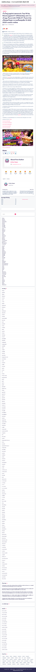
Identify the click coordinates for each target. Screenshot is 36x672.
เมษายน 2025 (4, 640)
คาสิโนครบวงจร (4, 469)
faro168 (3, 331)
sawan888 (3, 423)
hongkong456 (4, 344)
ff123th (3, 333)
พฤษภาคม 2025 (4, 638)
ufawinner (3, 464)
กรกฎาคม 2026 (4, 612)
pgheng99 (3, 386)
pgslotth (3, 401)
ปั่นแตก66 (3, 239)
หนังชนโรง (3, 220)
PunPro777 (3, 405)
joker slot (3, 275)
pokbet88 (3, 403)
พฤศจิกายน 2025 (4, 627)
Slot (2, 434)
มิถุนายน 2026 (4, 614)
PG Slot (3, 373)
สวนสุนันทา (3, 545)
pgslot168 (3, 392)
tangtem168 (4, 447)
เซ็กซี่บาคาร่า (4, 556)
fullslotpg (3, 231)
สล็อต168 (3, 506)
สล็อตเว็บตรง (4, 251)
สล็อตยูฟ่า (3, 530)
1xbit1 (3, 299)
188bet (3, 294)
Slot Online (3, 436)
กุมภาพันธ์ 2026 (4, 621)
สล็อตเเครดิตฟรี (4, 541)
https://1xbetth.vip (5, 263)
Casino (3, 325)
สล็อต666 (3, 512)
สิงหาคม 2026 (4, 610)
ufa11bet (3, 453)
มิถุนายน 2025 (4, 636)
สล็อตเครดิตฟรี (4, 536)
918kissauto (4, 305)
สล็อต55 (3, 510)
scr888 (3, 427)
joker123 (3, 219)
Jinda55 (3, 349)
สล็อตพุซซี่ (3, 527)
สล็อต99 (3, 521)
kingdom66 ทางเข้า (5, 357)
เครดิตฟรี (3, 554)
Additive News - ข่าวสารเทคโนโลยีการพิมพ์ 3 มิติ (15, 2)
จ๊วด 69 (3, 473)
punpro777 (3, 241)
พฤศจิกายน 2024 (4, 649)
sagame (3, 418)
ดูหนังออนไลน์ (4, 479)
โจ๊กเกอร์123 (4, 276)
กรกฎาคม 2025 (4, 634)
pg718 (3, 379)
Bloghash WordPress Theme (18, 670)
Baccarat (3, 320)
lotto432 (3, 366)
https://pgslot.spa (5, 264)
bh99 (3, 322)
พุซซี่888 (3, 495)
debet (3, 329)
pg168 (3, 247)
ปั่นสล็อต (3, 490)
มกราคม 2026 (4, 623)
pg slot (3, 267)
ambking (3, 316)
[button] (11, 185)
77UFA (3, 301)
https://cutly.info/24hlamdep (6, 124)
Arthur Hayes (14, 162)
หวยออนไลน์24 (4, 549)
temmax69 (4, 451)
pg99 (3, 381)
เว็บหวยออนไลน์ (4, 567)
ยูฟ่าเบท (3, 499)
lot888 (3, 364)
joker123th (3, 355)
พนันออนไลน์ (4, 493)
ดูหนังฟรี (3, 234)
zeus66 (3, 466)
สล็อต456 (3, 508)
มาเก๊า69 (3, 497)
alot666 (3, 314)
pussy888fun (4, 412)
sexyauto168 (4, 429)
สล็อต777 (3, 514)
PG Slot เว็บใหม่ (4, 375)
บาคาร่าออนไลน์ (4, 240)
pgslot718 (3, 394)
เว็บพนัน (3, 562)
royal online (3, 416)
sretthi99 (32, 659)
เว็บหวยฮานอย (4, 569)
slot (2, 270)
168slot (3, 290)
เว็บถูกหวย (3, 560)
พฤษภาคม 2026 (4, 616)
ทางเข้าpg (3, 482)
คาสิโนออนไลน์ (4, 471)
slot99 (3, 249)
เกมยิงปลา (3, 551)
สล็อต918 (3, 517)
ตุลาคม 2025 (4, 629)
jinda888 (3, 351)
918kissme (3, 307)
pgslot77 (4, 11)
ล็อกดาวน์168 (4, 501)
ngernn (3, 368)
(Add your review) (25, 199)
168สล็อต (3, 292)
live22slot (3, 362)
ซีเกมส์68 (3, 475)
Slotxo (3, 442)
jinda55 (3, 248)
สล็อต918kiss (4, 519)
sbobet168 (3, 425)
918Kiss (3, 303)
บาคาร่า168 (4, 227)
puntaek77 (4, 408)
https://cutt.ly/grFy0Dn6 (6, 127)
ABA (2, 309)
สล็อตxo (3, 283)
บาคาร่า (3, 258)
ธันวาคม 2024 (4, 647)
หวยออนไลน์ (4, 244)
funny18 (3, 336)
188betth (3, 296)
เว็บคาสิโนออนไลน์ (5, 558)
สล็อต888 (3, 254)
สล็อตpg (3, 523)
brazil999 (3, 323)
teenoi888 (3, 449)
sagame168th (4, 221)
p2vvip (3, 370)
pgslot (11, 119)
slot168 (3, 438)
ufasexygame (4, 462)
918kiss (3, 218)
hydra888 (3, 346)
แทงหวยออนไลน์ (4, 575)
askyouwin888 (4, 318)
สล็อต (3, 277)
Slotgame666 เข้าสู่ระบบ (6, 440)
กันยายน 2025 (4, 631)
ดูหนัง (3, 233)
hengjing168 (4, 342)
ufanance (3, 460)
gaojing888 (4, 338)
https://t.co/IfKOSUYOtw (6, 147)
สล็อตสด (3, 532)
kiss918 (3, 268)
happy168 (3, 340)
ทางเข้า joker (4, 274)
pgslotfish (3, 399)
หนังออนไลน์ (4, 235)
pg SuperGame (4, 377)
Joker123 (3, 353)
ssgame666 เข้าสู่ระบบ (5, 445)
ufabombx (3, 458)
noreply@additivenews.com (16, 164)
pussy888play (4, 414)
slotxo (3, 278)
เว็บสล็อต (3, 565)
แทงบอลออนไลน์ (4, 573)
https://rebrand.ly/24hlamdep (7, 122)
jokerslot (3, 281)
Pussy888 (3, 410)
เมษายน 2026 (4, 618)
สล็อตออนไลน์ (4, 284)
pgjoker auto (4, 388)
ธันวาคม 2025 (4, 625)
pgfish (3, 384)
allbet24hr (3, 312)
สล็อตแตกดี (3, 543)
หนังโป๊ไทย (3, 262)
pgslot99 (3, 397)
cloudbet (3, 327)
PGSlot (3, 390)
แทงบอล (3, 571)
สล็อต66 (3, 250)
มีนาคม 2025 (4, 642)
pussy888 (3, 225)
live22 (3, 232)
